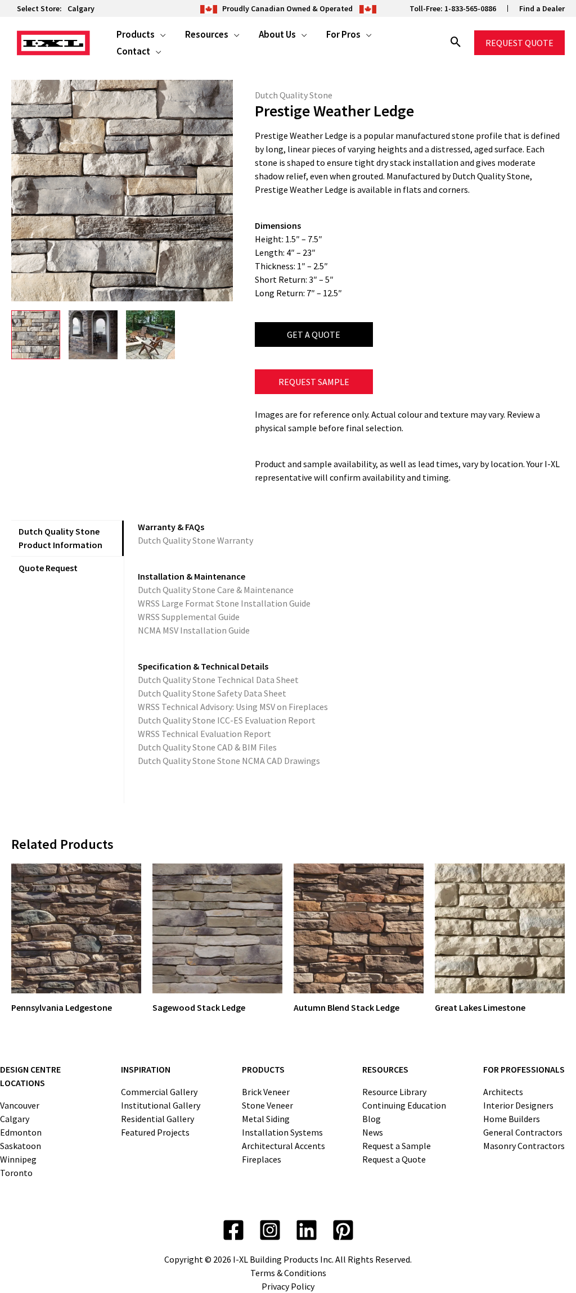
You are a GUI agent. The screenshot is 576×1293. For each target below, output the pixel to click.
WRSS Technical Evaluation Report (204, 733)
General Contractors (522, 1132)
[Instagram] (270, 1230)
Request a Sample (396, 1145)
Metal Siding (266, 1118)
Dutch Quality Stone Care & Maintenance (216, 589)
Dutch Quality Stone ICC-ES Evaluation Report (227, 720)
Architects (503, 1091)
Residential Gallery (157, 1118)
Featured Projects (155, 1132)
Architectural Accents (283, 1145)
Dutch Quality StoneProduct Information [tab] (60, 538)
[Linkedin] (306, 1230)
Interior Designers (518, 1105)
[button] (160, 34)
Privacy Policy (288, 1286)
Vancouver (19, 1105)
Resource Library (394, 1091)
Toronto (16, 1172)
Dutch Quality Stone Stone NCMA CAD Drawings (229, 760)
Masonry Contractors (524, 1145)
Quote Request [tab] (48, 567)
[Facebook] (233, 1230)
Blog (371, 1118)
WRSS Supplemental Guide (189, 616)
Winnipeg (18, 1159)
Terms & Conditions (288, 1272)
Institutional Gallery (160, 1105)
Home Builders (511, 1118)
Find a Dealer (542, 8)
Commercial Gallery (159, 1091)
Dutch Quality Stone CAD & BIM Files (207, 747)
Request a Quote (394, 1159)
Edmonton (21, 1132)
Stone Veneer (267, 1105)
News (372, 1132)
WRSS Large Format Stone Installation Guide (224, 603)
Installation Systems (282, 1132)
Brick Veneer (266, 1091)
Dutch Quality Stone (293, 95)
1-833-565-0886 (470, 8)
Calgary (81, 8)
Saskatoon (20, 1145)
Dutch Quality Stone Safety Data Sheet (212, 693)
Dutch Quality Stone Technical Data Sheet (218, 679)
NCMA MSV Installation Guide (194, 630)
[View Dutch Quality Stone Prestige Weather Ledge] (35, 334)
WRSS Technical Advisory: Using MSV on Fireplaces (233, 706)
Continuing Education (404, 1105)
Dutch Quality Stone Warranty (195, 540)
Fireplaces (261, 1159)
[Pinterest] (343, 1230)
